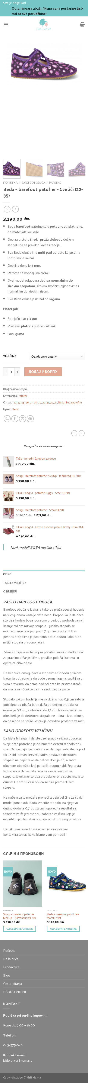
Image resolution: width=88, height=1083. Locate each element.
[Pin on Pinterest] (30, 418)
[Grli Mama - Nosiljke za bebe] (44, 24)
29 (39, 402)
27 (31, 402)
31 (48, 402)
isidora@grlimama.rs (17, 1060)
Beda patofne (74, 402)
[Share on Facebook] (14, 418)
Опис (7, 574)
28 (35, 402)
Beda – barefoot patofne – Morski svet (63, 916)
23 (19, 402)
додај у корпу (43, 371)
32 (51, 402)
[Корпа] (82, 24)
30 (43, 402)
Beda (61, 402)
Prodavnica (11, 967)
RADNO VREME (15, 991)
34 (55, 402)
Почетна (10, 182)
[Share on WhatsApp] (7, 418)
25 (23, 402)
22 (14, 402)
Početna (9, 950)
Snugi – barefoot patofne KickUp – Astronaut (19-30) (19, 916)
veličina (9, 355)
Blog (6, 975)
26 (27, 402)
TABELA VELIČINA (14, 582)
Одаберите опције (19, 929)
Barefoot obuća (33, 182)
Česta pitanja (12, 983)
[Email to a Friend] (22, 418)
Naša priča (11, 959)
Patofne (55, 182)
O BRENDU (10, 591)
